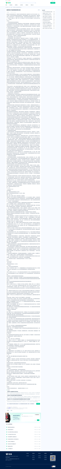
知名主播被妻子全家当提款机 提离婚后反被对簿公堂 (47, 17)
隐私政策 (39, 455)
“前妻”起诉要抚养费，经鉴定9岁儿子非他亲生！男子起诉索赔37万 (47, 26)
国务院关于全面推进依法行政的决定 (12, 391)
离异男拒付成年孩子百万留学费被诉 (47, 19)
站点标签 (45, 459)
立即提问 (38, 403)
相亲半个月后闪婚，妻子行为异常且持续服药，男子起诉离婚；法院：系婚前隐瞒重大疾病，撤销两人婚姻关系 (48, 28)
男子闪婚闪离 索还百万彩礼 (46, 20)
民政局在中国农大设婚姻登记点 (47, 22)
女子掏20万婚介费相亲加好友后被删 (47, 11)
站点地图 (45, 457)
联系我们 (33, 459)
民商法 (11, 7)
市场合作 (33, 455)
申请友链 (45, 455)
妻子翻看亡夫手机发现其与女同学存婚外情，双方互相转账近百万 (48, 23)
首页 (9, 7)
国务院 (8, 410)
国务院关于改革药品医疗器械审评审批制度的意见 (14, 395)
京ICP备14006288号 (8, 466)
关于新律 (27, 455)
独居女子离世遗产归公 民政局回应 (47, 16)
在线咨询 (53, 2)
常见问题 (39, 457)
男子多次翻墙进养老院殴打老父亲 (47, 14)
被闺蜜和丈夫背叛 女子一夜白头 (47, 13)
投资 (11, 410)
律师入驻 (33, 457)
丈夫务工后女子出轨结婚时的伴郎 (47, 25)
